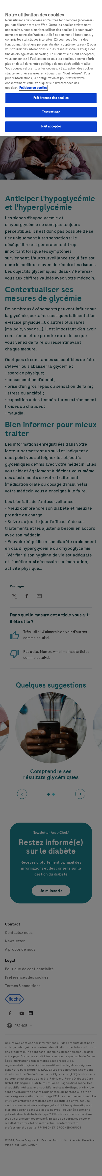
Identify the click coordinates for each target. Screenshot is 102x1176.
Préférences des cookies (51, 98)
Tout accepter (51, 126)
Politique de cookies (33, 88)
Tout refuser (51, 112)
